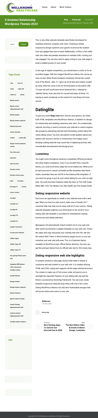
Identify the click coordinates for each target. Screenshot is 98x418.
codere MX (22, 138)
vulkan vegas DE (15, 244)
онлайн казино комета (18, 322)
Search (23, 44)
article (22, 95)
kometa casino (15, 169)
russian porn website (17, 232)
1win (11, 83)
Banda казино (14, 115)
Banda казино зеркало (18, 120)
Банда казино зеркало (18, 287)
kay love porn (14, 164)
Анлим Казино (15, 276)
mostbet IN (13, 209)
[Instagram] (91, 7)
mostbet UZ (14, 221)
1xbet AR (21, 89)
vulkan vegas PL (15, 250)
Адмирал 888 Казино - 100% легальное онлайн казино (18, 267)
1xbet (12, 89)
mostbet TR (14, 215)
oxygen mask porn (16, 227)
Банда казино (15, 281)
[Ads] (18, 356)
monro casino (14, 192)
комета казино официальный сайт (16, 314)
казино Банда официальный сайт (16, 306)
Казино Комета (15, 293)
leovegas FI (14, 187)
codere (12, 138)
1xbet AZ (13, 95)
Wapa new (55, 116)
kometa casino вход (17, 175)
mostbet (13, 198)
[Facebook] (83, 7)
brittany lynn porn (16, 126)
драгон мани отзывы (17, 299)
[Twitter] (87, 7)
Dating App (45, 312)
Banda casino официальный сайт (16, 107)
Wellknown (46, 301)
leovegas (20, 181)
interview (13, 158)
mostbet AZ (14, 204)
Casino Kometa (15, 132)
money (24, 187)
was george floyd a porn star (18, 257)
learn (11, 181)
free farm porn (15, 152)
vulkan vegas (14, 238)
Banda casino (14, 100)
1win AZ (20, 83)
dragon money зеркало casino (18, 145)
